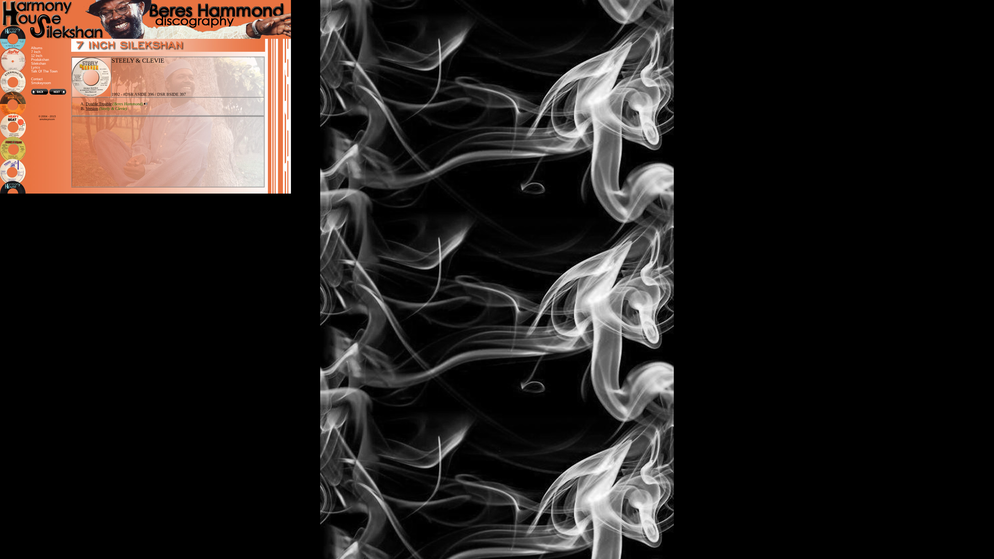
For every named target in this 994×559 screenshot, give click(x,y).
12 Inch (36, 56)
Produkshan (40, 60)
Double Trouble (99, 104)
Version (92, 108)
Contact (37, 79)
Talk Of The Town (44, 71)
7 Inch (35, 52)
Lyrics (35, 67)
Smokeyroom (41, 83)
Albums (36, 48)
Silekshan (38, 63)
